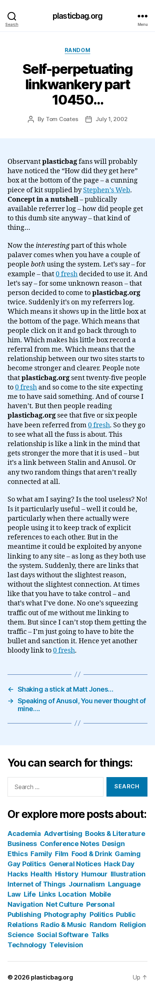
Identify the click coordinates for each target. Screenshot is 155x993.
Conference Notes (69, 844)
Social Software (62, 935)
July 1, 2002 (111, 119)
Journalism (86, 884)
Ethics (17, 854)
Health (41, 874)
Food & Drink (91, 854)
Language (124, 884)
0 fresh (67, 274)
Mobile (100, 894)
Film (61, 854)
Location (72, 894)
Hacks (18, 874)
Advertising (63, 833)
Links (47, 894)
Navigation (25, 904)
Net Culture (64, 904)
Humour (94, 874)
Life (30, 894)
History (67, 874)
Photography (65, 914)
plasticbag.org (77, 16)
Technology (27, 945)
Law (14, 894)
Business (22, 844)
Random (77, 50)
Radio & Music (64, 925)
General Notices (75, 864)
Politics (101, 914)
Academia (24, 833)
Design (113, 844)
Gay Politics (27, 864)
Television (66, 945)
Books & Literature (115, 833)
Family (41, 854)
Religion (133, 925)
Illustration (128, 874)
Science (21, 935)
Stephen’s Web (106, 190)
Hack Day (119, 864)
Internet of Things (36, 884)
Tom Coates (62, 119)
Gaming (127, 854)
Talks (100, 935)
